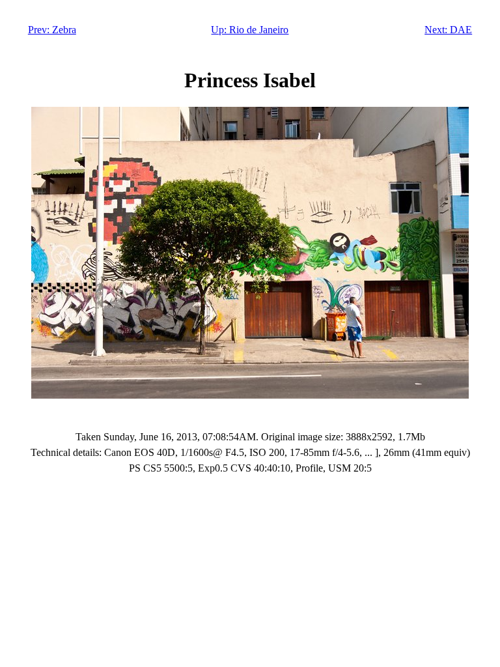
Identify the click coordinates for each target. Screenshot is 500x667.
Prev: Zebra (52, 29)
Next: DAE (448, 29)
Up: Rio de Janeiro (249, 29)
